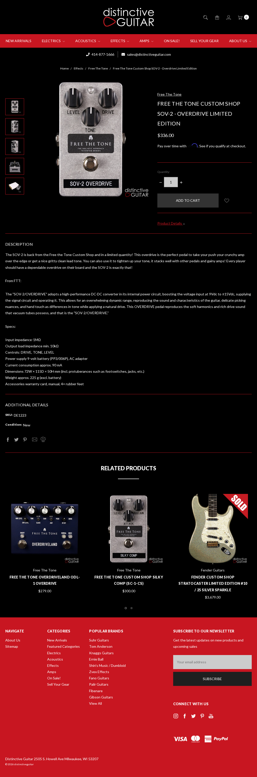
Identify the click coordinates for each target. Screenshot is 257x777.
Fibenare (96, 691)
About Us (238, 41)
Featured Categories (63, 646)
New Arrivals (18, 41)
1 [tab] (126, 608)
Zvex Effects (99, 672)
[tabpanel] (129, 544)
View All (95, 703)
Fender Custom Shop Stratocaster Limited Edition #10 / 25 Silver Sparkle (212, 583)
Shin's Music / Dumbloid (107, 665)
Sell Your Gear (204, 41)
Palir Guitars (98, 684)
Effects (118, 41)
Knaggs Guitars (101, 653)
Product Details (170, 223)
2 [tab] (132, 608)
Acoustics (86, 41)
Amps (145, 41)
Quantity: (163, 172)
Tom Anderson (100, 646)
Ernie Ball (96, 659)
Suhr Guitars (99, 640)
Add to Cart (45, 552)
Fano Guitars (99, 678)
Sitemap (11, 646)
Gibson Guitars (101, 697)
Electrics (51, 41)
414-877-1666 (102, 54)
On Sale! (172, 41)
